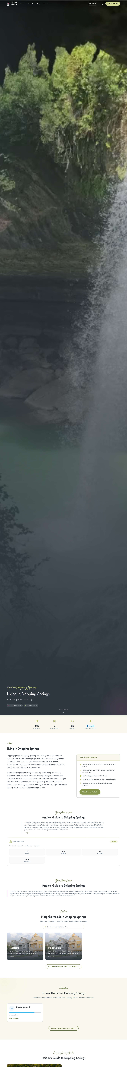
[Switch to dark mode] (102, 4)
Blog (38, 4)
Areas (22, 4)
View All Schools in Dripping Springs (63, 1028)
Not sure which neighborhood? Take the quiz (63, 966)
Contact (46, 4)
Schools (30, 4)
